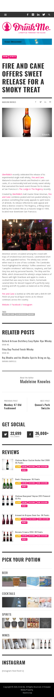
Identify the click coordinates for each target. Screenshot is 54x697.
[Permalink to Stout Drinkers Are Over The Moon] (33, 581)
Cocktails (8, 593)
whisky (31, 314)
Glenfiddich (21, 314)
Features (32, 519)
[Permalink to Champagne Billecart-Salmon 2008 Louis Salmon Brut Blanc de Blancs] (33, 644)
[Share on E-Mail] (50, 101)
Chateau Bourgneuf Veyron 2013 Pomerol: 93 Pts (33, 497)
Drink (5, 56)
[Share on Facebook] (36, 101)
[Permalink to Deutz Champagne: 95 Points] (7, 483)
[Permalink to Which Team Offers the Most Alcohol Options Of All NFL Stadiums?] (45, 581)
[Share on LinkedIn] (45, 101)
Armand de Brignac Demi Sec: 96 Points (32, 515)
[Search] (5, 14)
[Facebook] (27, 14)
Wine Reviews (42, 466)
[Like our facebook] (30, 434)
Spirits (13, 56)
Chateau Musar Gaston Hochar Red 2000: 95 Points (32, 461)
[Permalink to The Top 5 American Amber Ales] (14, 581)
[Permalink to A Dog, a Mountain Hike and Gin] (45, 623)
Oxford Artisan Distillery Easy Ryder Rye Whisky (27, 341)
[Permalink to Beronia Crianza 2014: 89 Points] (7, 536)
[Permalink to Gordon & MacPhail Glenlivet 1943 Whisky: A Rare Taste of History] (14, 623)
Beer (5, 572)
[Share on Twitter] (40, 101)
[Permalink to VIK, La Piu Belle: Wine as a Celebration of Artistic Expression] (45, 644)
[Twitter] (43, 14)
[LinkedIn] (38, 14)
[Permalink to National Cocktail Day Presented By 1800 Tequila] (14, 602)
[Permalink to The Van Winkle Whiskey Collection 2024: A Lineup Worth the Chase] (33, 623)
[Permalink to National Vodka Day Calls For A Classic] (33, 602)
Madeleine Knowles (9, 102)
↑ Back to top (27, 693)
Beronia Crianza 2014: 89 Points (29, 531)
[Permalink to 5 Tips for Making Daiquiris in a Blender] (45, 602)
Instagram (27, 304)
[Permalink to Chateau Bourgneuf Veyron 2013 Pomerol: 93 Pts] (7, 500)
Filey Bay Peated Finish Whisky (18, 349)
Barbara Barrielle (9, 361)
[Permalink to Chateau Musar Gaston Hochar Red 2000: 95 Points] (7, 464)
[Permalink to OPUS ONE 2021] (14, 644)
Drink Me (5, 345)
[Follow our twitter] (5, 434)
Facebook (16, 304)
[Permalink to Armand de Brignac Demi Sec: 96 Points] (7, 519)
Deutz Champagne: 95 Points (27, 479)
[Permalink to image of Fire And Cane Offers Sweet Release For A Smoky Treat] (27, 122)
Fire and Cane (8, 314)
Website (5, 304)
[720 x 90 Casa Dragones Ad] (27, 41)
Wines (24, 470)
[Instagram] (33, 14)
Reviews (32, 466)
